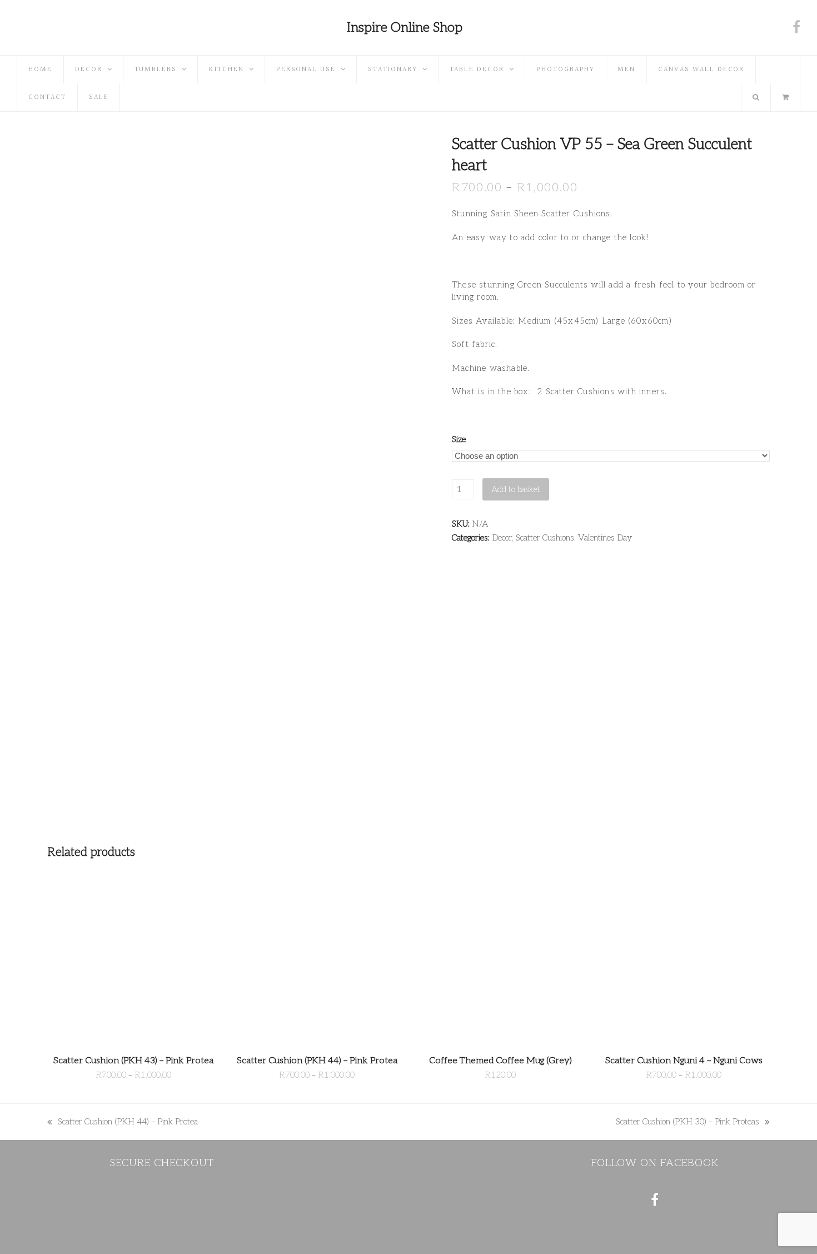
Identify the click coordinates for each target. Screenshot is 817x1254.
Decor (502, 538)
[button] (785, 97)
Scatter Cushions (545, 538)
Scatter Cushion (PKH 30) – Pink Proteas (687, 1122)
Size (459, 439)
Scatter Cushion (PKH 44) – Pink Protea (122, 1122)
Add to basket (515, 489)
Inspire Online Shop (404, 27)
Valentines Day (605, 538)
